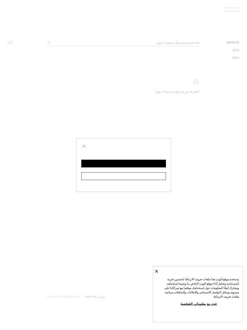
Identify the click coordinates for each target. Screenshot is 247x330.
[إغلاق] (156, 271)
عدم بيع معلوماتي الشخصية (199, 304)
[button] (123, 163)
